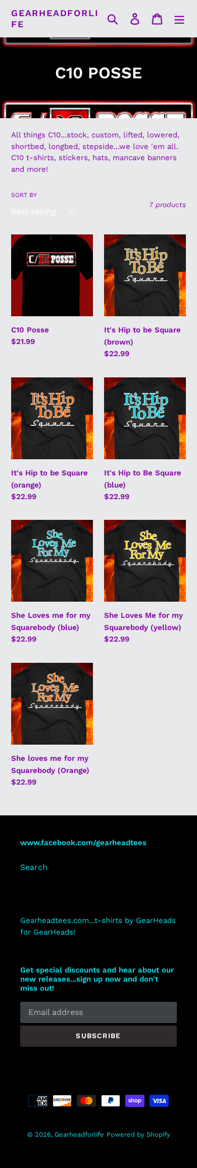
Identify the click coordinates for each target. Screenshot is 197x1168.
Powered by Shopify (138, 1134)
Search (33, 867)
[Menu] (179, 18)
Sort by (24, 195)
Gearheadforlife (54, 18)
